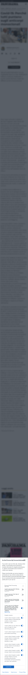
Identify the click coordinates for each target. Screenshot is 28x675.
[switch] (22, 589)
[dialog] (14, 616)
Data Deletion (5, 672)
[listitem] (14, 586)
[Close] (25, 560)
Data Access (14, 672)
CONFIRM (8, 666)
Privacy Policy (22, 672)
